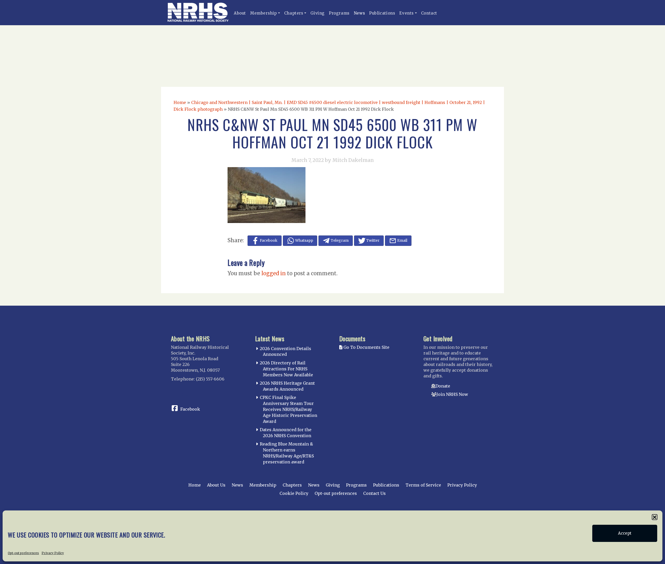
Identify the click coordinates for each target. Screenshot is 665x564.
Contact (429, 13)
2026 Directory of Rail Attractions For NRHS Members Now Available (286, 368)
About (240, 13)
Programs (339, 13)
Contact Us (374, 493)
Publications (382, 13)
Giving (317, 13)
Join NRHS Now (452, 394)
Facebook (190, 409)
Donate (442, 386)
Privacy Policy (53, 553)
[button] (654, 517)
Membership (263, 13)
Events (406, 13)
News (359, 13)
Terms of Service (423, 485)
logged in (273, 273)
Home (180, 102)
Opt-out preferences (23, 553)
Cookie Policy (294, 493)
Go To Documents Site (365, 347)
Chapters (293, 13)
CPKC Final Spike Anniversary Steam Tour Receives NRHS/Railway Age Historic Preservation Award (288, 409)
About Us (216, 485)
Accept (624, 533)
